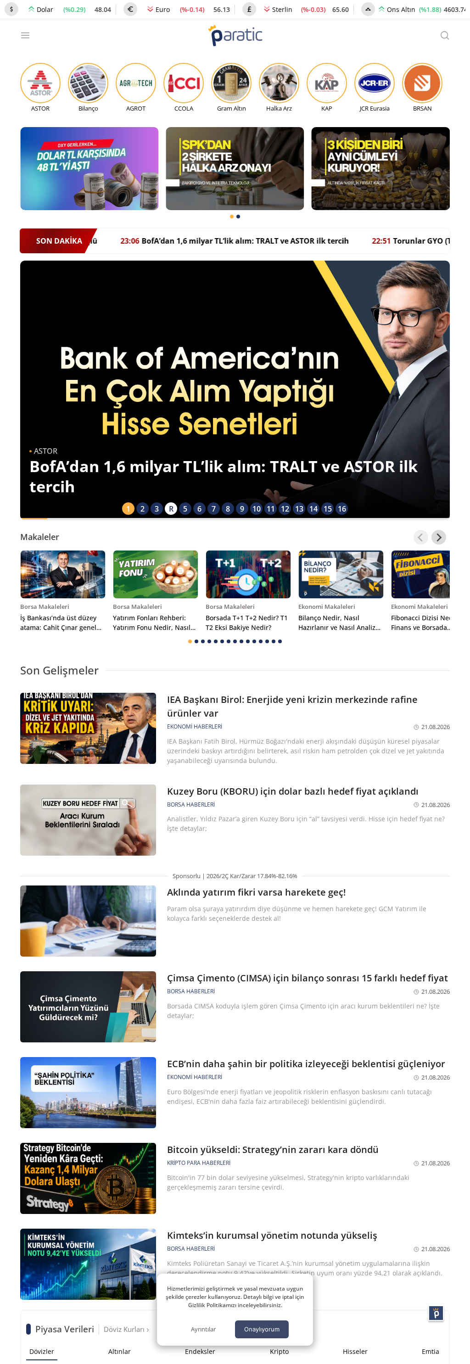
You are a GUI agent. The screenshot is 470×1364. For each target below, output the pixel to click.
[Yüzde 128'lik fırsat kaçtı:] (381, 168)
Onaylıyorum (262, 1329)
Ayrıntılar (203, 1329)
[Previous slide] (421, 537)
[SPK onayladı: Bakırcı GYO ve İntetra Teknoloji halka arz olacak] (235, 168)
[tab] (232, 216)
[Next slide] (438, 537)
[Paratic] (235, 36)
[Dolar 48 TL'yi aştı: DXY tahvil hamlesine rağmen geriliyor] (89, 168)
